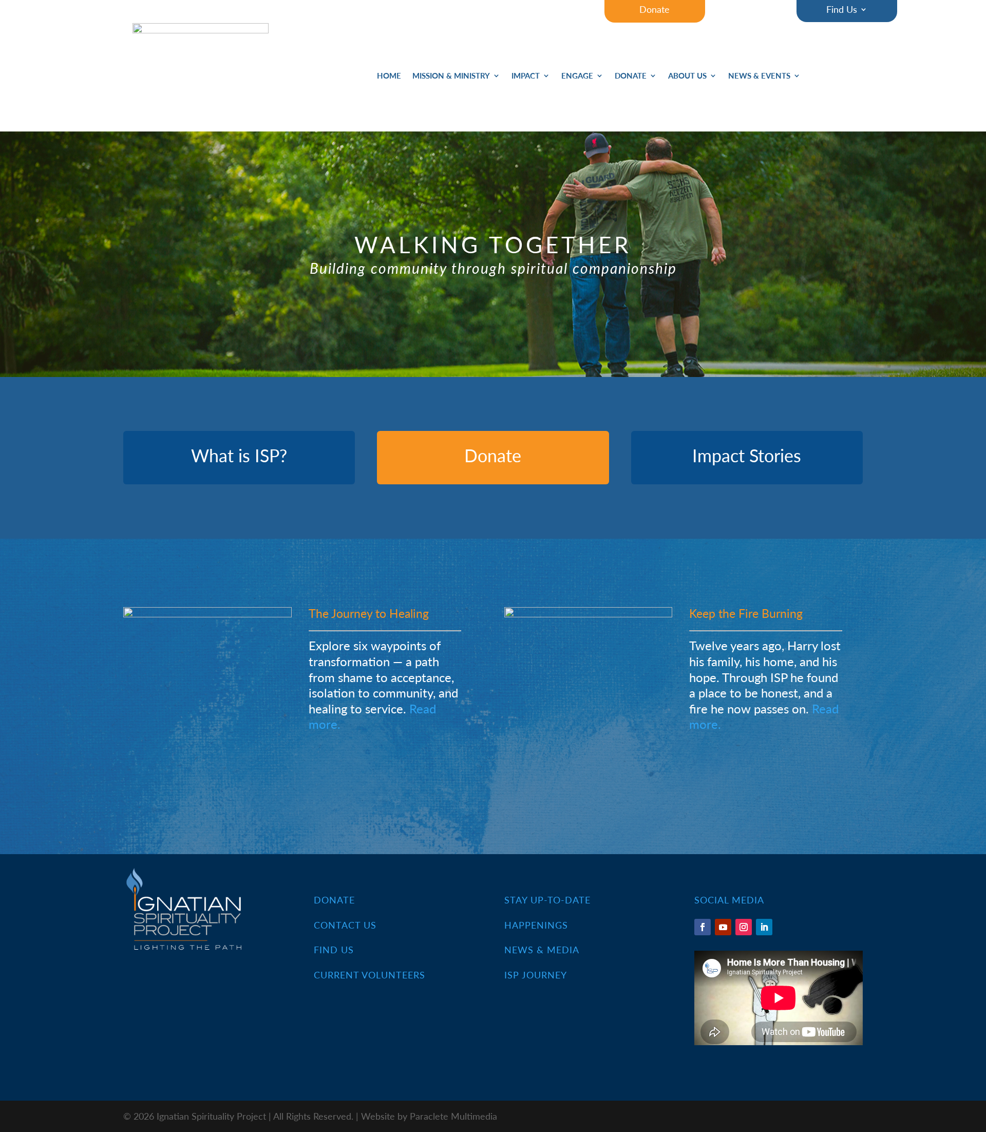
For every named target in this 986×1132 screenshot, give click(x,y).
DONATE (334, 899)
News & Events (759, 76)
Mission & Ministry (451, 76)
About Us (687, 76)
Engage (577, 76)
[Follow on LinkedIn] (764, 927)
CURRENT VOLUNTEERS (369, 974)
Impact (525, 76)
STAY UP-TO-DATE (547, 899)
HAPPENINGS (536, 924)
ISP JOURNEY (535, 974)
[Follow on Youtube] (723, 927)
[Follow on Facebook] (702, 927)
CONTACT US (345, 924)
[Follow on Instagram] (743, 927)
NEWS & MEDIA (541, 949)
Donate (631, 76)
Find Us (841, 10)
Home (389, 76)
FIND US (334, 949)
